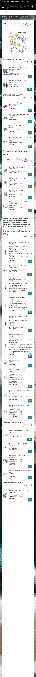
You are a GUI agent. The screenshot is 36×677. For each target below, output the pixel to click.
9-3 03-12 (11, 16)
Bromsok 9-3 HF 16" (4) (17, 167)
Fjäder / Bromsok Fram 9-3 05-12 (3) (20, 391)
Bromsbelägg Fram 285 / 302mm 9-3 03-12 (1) (20, 138)
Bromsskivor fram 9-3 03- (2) (19, 81)
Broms (17, 16)
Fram (22, 16)
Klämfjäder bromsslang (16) (18, 455)
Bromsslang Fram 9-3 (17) (18, 444)
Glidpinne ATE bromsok (17, 370)
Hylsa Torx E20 (14, 360)
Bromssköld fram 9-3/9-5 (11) (19, 491)
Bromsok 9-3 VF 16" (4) (17, 179)
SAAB (6, 16)
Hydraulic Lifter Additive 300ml (20, 242)
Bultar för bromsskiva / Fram (19, 405)
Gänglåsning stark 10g (17, 298)
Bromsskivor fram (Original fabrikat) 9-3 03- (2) (18, 68)
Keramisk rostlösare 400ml (18, 316)
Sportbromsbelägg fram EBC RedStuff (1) (19, 103)
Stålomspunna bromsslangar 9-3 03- (20, 471)
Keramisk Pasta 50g (16, 335)
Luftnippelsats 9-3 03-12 (18, 266)
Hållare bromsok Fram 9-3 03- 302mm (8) (19, 202)
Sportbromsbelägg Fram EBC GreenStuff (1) (19, 115)
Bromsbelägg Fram (15, 125)
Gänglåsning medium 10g (18, 279)
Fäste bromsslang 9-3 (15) (18, 431)
